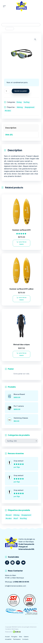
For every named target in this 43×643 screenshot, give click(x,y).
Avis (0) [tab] (9, 135)
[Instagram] (12, 562)
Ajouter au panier (20, 91)
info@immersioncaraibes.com (15, 586)
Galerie (26, 636)
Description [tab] (10, 128)
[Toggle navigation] (4, 6)
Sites (20, 636)
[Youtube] (23, 562)
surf (16, 518)
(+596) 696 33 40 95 (21, 582)
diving (20, 107)
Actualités (8, 639)
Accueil (7, 636)
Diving (19, 102)
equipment (30, 107)
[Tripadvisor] (18, 562)
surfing (24, 518)
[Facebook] (7, 562)
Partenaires (17, 639)
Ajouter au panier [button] (22, 243)
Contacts (25, 639)
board (9, 515)
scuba (8, 111)
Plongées (14, 636)
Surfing (26, 102)
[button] (35, 39)
